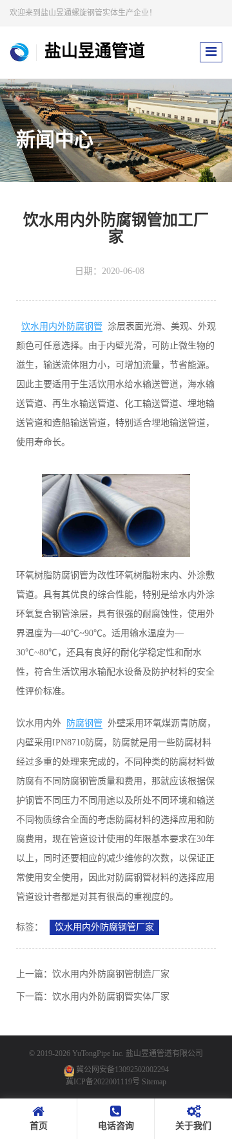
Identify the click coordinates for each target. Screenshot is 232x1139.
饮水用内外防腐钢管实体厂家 (110, 996)
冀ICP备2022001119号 (103, 1081)
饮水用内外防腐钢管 (61, 326)
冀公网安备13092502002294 (122, 1069)
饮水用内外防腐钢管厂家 (104, 927)
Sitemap (154, 1081)
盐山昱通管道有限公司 (164, 1053)
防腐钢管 (84, 723)
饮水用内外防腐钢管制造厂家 (110, 974)
